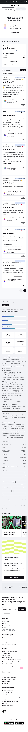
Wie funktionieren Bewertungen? (11, 64)
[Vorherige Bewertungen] (20, 290)
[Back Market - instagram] (3, 630)
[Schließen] (26, 2)
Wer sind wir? (5, 621)
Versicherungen (6, 655)
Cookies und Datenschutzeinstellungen (11, 697)
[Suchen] (17, 9)
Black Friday (5, 683)
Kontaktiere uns (6, 637)
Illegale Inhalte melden (7, 705)
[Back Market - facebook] (10, 630)
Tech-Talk (4, 675)
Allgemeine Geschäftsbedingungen (10, 692)
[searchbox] (22, 8)
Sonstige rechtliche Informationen (10, 701)
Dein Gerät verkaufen (7, 657)
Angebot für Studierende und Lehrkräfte (11, 659)
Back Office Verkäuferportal (8, 664)
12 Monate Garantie (6, 653)
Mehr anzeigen (7, 96)
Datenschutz (5, 699)
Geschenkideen (6, 681)
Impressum (5, 703)
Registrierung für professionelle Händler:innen (13, 661)
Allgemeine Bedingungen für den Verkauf (12, 695)
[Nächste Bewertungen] (24, 290)
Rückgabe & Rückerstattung (9, 644)
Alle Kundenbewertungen (8, 679)
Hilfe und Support (6, 640)
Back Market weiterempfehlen (9, 651)
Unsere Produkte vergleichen (9, 677)
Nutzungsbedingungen (8, 690)
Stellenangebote (6, 625)
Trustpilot (4, 627)
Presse (4, 623)
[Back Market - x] (13, 630)
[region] (14, 526)
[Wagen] (24, 5)
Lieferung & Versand (7, 642)
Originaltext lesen (18, 246)
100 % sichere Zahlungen (8, 666)
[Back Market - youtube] (7, 630)
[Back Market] (14, 5)
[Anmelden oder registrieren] (21, 5)
